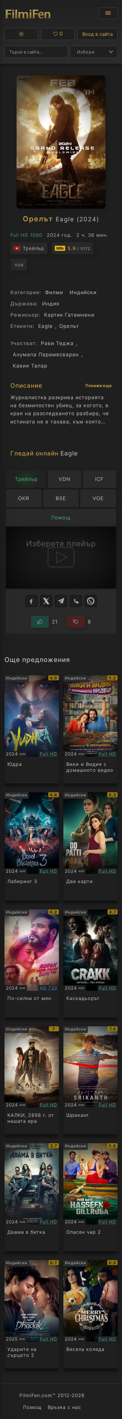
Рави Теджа (57, 343)
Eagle (45, 326)
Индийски (83, 292)
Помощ (32, 1407)
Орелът (69, 326)
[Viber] (76, 601)
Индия (51, 304)
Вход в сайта (97, 34)
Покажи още (98, 385)
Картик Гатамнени (69, 315)
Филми (54, 292)
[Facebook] (31, 601)
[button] (21, 34)
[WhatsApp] (91, 601)
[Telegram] (61, 601)
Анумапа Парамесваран (46, 354)
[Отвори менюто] (108, 13)
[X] (46, 601)
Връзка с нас (64, 1407)
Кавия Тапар (30, 366)
